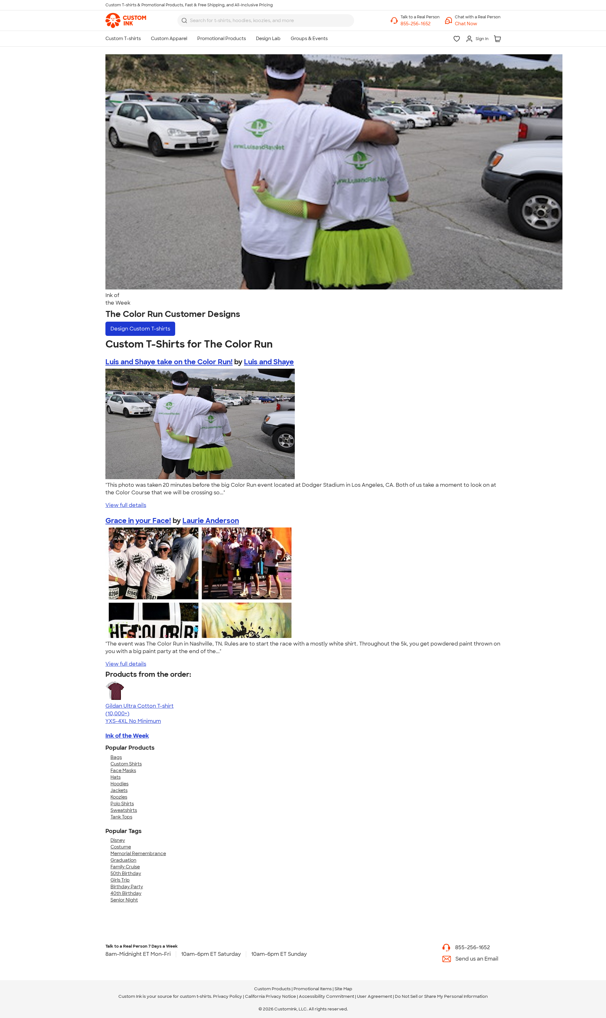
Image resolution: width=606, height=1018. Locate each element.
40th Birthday (125, 893)
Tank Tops (121, 817)
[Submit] (184, 20)
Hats (115, 777)
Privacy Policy (227, 996)
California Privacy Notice (270, 996)
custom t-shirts (195, 996)
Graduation (123, 860)
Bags (116, 757)
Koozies (118, 797)
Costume (120, 847)
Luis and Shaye (269, 361)
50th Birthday (125, 873)
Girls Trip (120, 880)
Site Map (343, 988)
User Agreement (374, 996)
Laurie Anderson (210, 520)
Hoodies (119, 784)
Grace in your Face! (138, 520)
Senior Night (124, 900)
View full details (125, 505)
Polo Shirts (122, 804)
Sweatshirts (123, 810)
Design (140, 328)
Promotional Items (313, 988)
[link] (125, 20)
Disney (117, 840)
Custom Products (272, 988)
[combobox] (265, 20)
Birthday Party (126, 887)
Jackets (119, 790)
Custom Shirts (126, 764)
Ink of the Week (127, 736)
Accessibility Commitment (326, 996)
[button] (478, 24)
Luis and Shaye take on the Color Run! (169, 361)
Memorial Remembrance (138, 853)
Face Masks (123, 770)
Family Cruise (125, 867)
